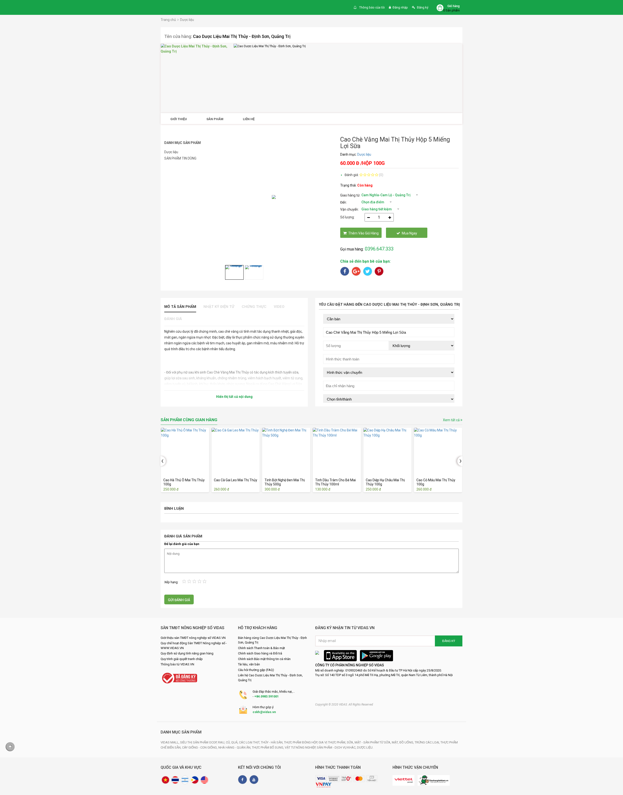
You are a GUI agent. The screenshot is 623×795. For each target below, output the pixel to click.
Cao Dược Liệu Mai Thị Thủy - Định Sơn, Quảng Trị (242, 36)
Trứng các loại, (427, 742)
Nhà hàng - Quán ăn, (235, 747)
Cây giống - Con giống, (200, 747)
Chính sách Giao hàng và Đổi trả (260, 653)
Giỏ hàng (453, 6)
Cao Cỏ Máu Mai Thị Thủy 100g (435, 482)
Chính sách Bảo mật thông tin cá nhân (264, 659)
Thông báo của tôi (371, 7)
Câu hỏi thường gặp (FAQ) (256, 670)
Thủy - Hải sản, (272, 742)
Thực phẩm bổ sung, (268, 747)
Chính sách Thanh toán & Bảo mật (261, 648)
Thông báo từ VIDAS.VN (177, 664)
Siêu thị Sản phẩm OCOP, (199, 742)
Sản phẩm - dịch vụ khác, (337, 747)
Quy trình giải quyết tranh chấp (182, 659)
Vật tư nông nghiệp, (301, 747)
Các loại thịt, (250, 742)
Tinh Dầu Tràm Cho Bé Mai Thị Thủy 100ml (335, 482)
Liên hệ (249, 119)
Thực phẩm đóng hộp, (301, 742)
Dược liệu (187, 20)
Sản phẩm (214, 119)
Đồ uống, (407, 742)
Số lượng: (347, 217)
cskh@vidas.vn (264, 712)
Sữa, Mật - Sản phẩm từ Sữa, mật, (373, 742)
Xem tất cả (451, 420)
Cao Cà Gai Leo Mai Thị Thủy (235, 480)
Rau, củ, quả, (228, 742)
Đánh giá (173, 319)
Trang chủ (168, 20)
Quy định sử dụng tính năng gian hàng (187, 653)
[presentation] (163, 461)
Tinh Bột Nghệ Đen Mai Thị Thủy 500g (284, 482)
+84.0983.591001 (266, 696)
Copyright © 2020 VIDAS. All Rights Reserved (344, 704)
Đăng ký (422, 7)
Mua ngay (409, 233)
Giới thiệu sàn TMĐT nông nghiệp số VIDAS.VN (193, 638)
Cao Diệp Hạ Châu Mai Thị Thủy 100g (385, 482)
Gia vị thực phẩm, (333, 742)
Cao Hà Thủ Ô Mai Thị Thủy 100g (183, 482)
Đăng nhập (400, 7)
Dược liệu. (365, 747)
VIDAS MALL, (170, 742)
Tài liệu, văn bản (249, 664)
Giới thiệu (178, 119)
